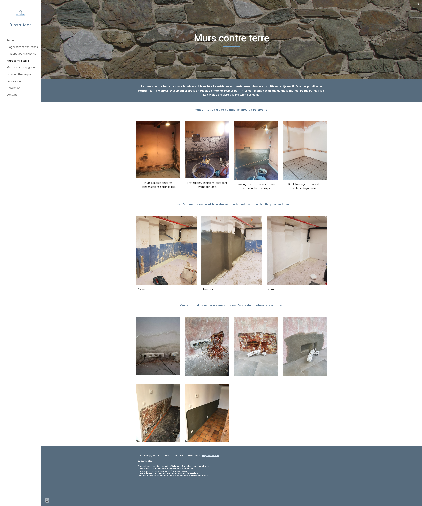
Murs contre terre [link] (18, 60)
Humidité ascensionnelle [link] (22, 54)
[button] (418, 5)
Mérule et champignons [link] (21, 67)
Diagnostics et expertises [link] (22, 47)
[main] (231, 40)
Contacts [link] (12, 94)
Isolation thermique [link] (19, 74)
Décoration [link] (13, 88)
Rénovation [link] (14, 81)
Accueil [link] (11, 40)
